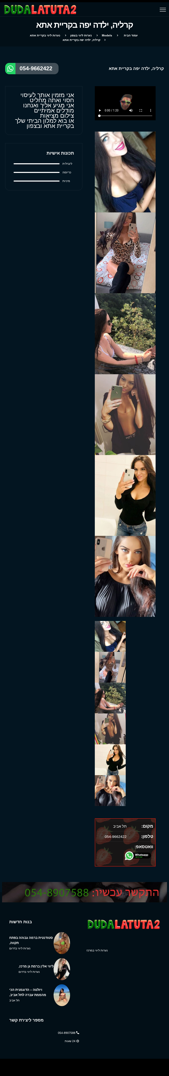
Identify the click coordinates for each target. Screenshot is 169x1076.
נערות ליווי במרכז (97, 950)
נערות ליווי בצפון (81, 35)
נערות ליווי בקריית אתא (45, 35)
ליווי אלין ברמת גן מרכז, (36, 966)
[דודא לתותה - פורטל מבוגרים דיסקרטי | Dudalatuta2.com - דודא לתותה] (77, 9)
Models (107, 35)
